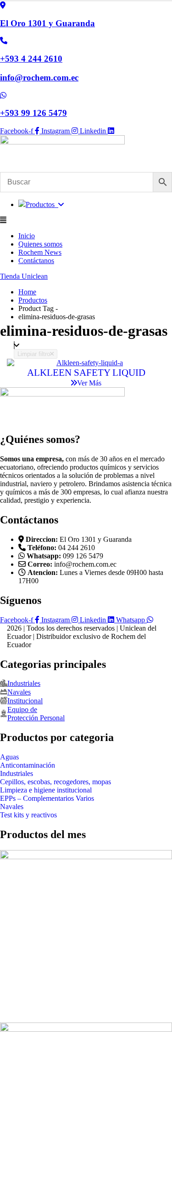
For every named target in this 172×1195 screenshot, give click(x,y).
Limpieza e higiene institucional (46, 790)
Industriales (16, 773)
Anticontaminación (27, 765)
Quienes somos (40, 244)
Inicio (26, 236)
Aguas (9, 757)
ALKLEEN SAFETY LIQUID (86, 372)
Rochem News (39, 252)
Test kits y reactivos (28, 815)
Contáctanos (36, 260)
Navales (11, 806)
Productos (42, 204)
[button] (86, 220)
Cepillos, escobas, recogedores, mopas (55, 782)
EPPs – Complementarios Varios (47, 798)
